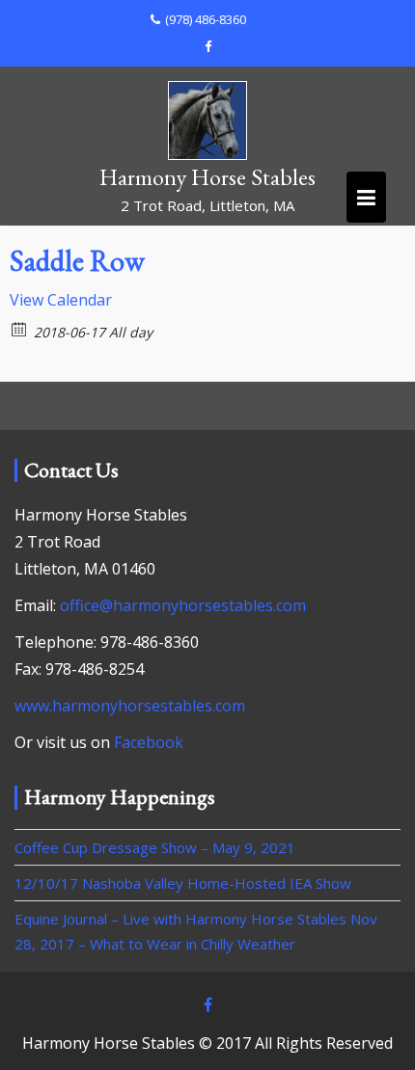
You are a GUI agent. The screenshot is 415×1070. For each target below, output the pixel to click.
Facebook (148, 742)
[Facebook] (207, 46)
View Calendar (61, 299)
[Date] (20, 328)
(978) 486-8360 (205, 19)
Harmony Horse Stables (207, 177)
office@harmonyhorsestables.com (183, 605)
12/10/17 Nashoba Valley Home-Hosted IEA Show (182, 883)
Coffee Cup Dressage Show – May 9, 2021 (154, 847)
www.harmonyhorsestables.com (129, 705)
